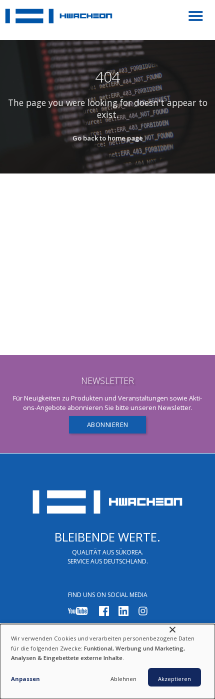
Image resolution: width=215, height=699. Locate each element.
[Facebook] (104, 610)
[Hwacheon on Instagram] (143, 610)
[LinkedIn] (123, 610)
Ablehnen (123, 678)
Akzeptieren (174, 678)
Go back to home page (107, 138)
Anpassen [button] (25, 678)
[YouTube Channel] (78, 610)
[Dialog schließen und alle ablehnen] (172, 630)
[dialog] (107, 661)
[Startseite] (59, 20)
